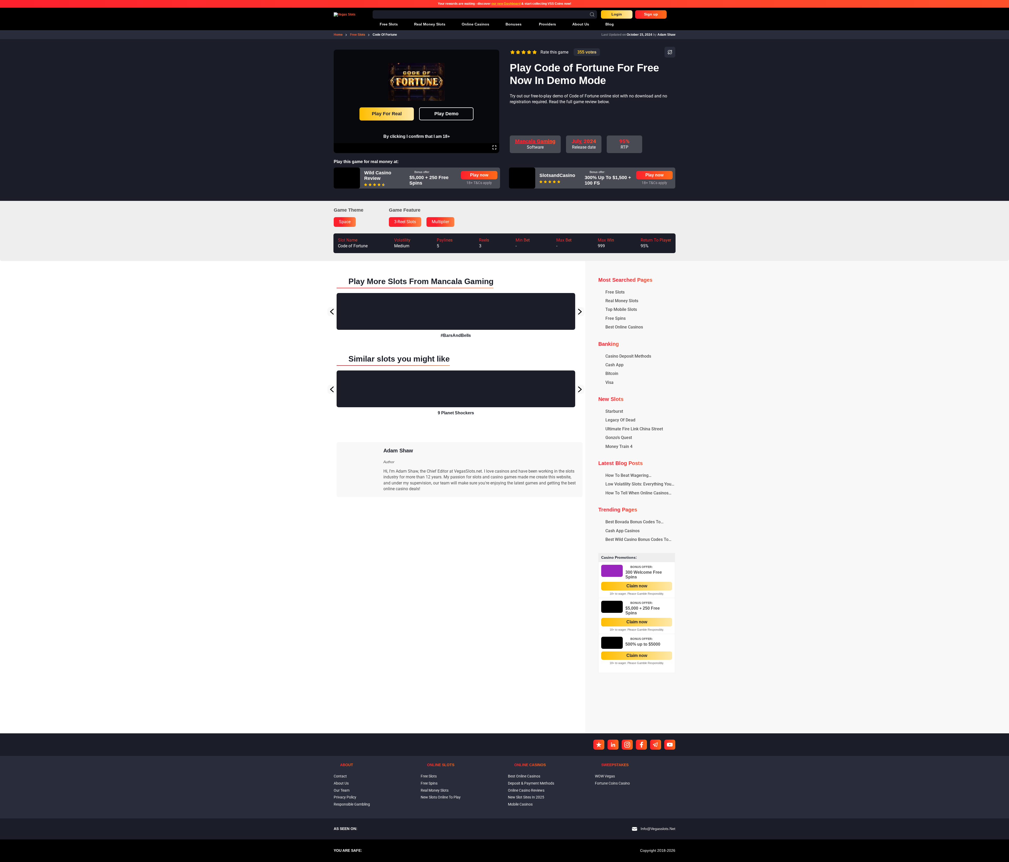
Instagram (627, 745)
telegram (655, 745)
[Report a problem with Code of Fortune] (670, 52)
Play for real (387, 113)
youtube (669, 745)
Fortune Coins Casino (612, 783)
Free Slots (429, 776)
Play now (479, 175)
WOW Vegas (605, 776)
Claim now (636, 586)
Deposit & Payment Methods (531, 783)
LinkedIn (613, 745)
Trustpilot (598, 745)
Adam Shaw (666, 34)
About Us (341, 783)
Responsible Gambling (352, 804)
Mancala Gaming (535, 141)
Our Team (341, 790)
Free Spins (429, 783)
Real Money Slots (435, 790)
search (592, 14)
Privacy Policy (345, 797)
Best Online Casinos (524, 776)
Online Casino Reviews (526, 790)
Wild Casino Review (377, 175)
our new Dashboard (506, 4)
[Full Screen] (494, 148)
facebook (641, 745)
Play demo (446, 113)
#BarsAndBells (456, 335)
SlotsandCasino (557, 175)
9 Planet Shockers (456, 413)
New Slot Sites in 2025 (526, 797)
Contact (340, 776)
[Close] (494, 53)
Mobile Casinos (520, 804)
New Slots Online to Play (441, 797)
